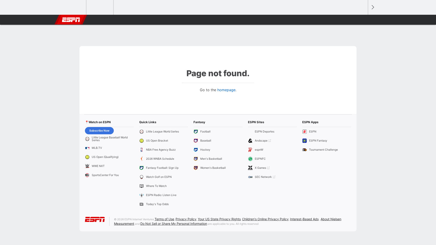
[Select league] (72, 7)
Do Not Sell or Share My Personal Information (173, 223)
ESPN (71, 20)
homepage (226, 90)
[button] (362, 20)
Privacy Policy (186, 219)
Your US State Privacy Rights (219, 219)
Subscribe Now (99, 130)
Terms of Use (164, 219)
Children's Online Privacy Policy (265, 219)
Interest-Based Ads (304, 219)
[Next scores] (372, 7)
